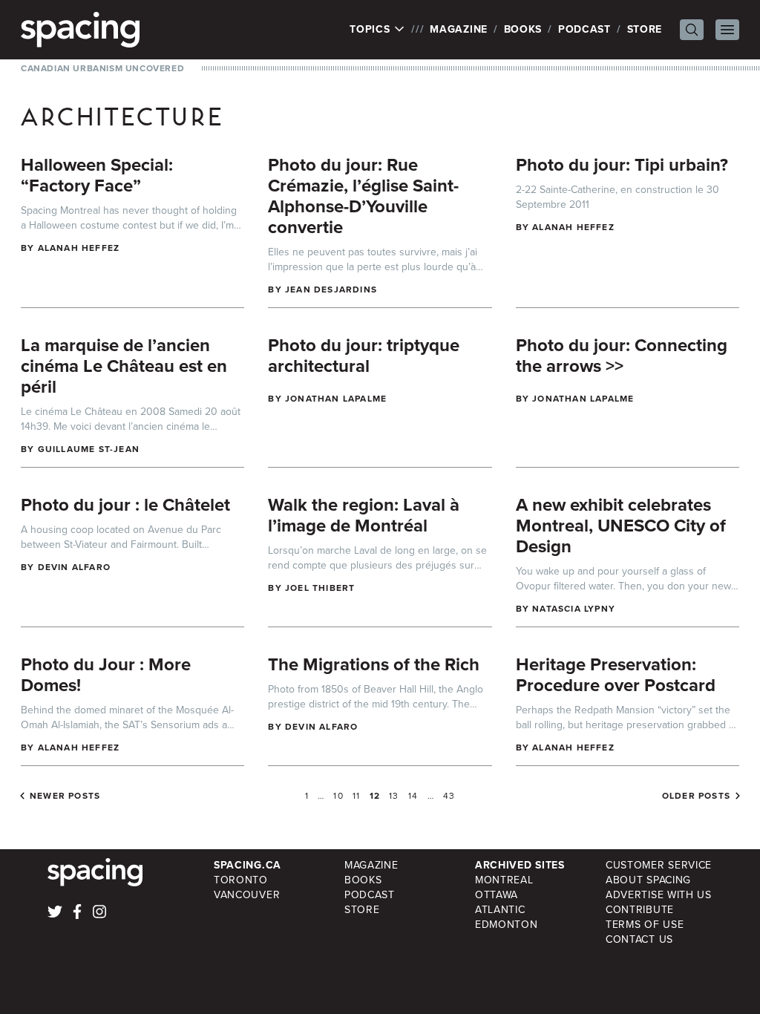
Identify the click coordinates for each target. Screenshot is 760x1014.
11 (356, 795)
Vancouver (247, 895)
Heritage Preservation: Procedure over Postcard (615, 675)
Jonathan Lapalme (336, 398)
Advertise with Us (659, 895)
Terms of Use (645, 924)
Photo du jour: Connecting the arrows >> (621, 355)
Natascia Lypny (573, 608)
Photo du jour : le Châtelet (125, 504)
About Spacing (648, 880)
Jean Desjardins (331, 289)
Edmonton (506, 924)
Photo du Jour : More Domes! (106, 675)
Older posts (696, 796)
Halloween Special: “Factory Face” (97, 175)
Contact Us (639, 939)
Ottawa (496, 895)
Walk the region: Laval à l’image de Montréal (363, 515)
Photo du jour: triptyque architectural (363, 355)
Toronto (241, 880)
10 (338, 795)
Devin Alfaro (74, 567)
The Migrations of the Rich (373, 664)
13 (394, 795)
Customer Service (659, 865)
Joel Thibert (320, 588)
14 (413, 795)
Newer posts (65, 796)
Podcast (584, 29)
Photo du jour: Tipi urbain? (622, 164)
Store (645, 29)
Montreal (504, 880)
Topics (371, 29)
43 (449, 795)
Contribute (640, 909)
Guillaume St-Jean (89, 449)
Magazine (459, 29)
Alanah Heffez (79, 248)
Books (523, 29)
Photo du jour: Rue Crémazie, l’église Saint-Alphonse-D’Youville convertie (363, 196)
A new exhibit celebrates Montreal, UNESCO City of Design (621, 525)
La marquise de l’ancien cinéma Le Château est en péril (124, 366)
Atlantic (500, 909)
